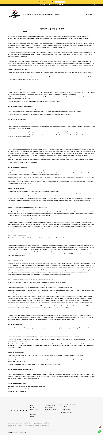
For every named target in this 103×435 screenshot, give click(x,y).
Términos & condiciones (50, 409)
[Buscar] (94, 14)
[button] (26, 407)
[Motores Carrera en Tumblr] (20, 411)
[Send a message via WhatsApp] (99, 432)
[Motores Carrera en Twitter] (12, 411)
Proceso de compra (39, 14)
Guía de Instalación (50, 412)
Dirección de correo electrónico (15, 407)
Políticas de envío (49, 407)
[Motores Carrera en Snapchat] (23, 411)
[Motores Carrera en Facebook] (9, 411)
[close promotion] (95, 5)
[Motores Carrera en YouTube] (26, 411)
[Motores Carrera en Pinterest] (15, 411)
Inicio (24, 14)
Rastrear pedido (49, 14)
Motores (29, 14)
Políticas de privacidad (50, 405)
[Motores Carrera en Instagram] (18, 411)
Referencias (58, 14)
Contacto (25, 31)
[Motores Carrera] (14, 14)
